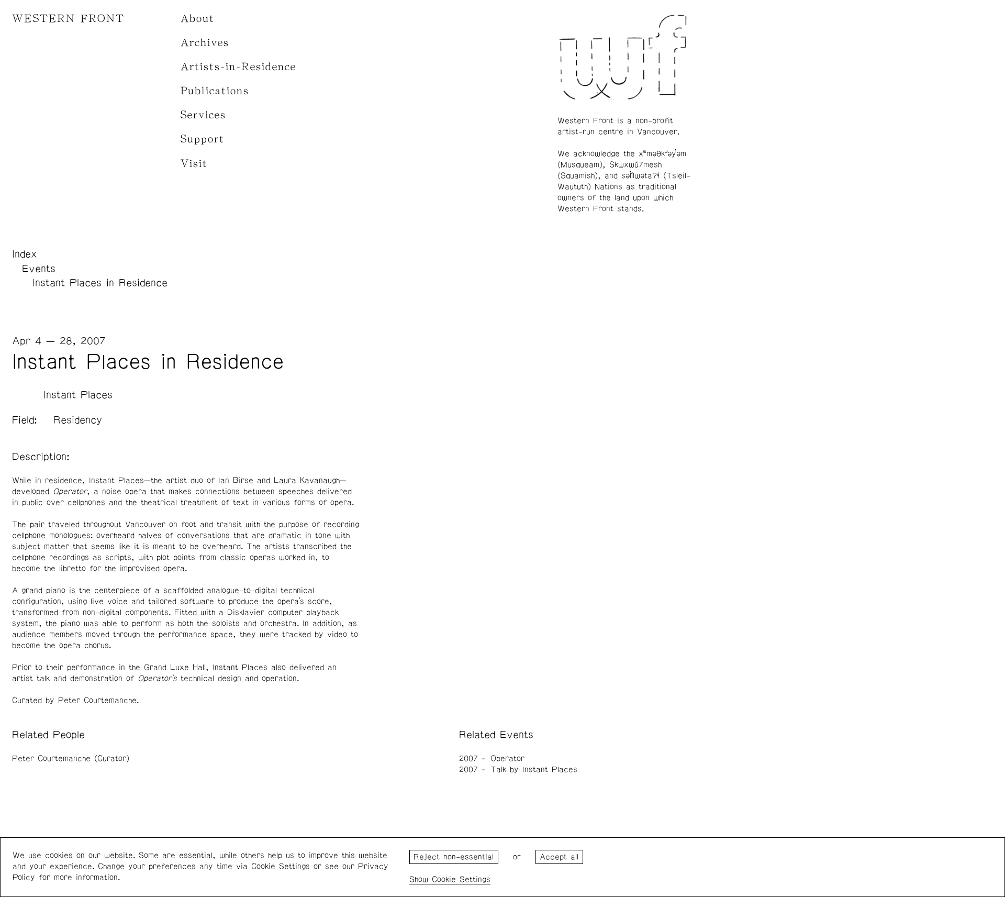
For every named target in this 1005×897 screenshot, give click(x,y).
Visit (194, 163)
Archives (205, 42)
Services (203, 114)
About (198, 18)
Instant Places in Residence (100, 283)
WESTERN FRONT (68, 18)
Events (38, 268)
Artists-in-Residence (238, 66)
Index (24, 254)
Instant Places (78, 395)
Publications (215, 90)
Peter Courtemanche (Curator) (70, 758)
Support (203, 139)
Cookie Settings (461, 879)
